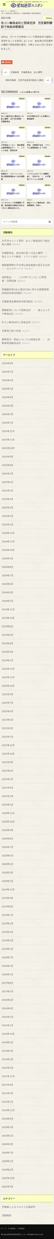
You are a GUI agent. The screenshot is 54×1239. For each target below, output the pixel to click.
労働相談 (22, 1228)
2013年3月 (7, 1050)
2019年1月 (7, 948)
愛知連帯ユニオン (20, 1234)
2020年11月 (8, 813)
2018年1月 (7, 974)
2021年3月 (7, 796)
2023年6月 (7, 634)
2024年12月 (8, 532)
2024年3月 (7, 592)
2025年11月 (8, 439)
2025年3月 (7, 507)
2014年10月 (8, 1033)
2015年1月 (7, 1025)
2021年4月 (7, 787)
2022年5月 (7, 719)
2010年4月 (7, 1118)
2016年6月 (7, 999)
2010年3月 (7, 1127)
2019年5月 (7, 923)
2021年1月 (7, 804)
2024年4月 (7, 583)
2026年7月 (7, 371)
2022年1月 (7, 736)
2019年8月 (7, 906)
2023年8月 (7, 626)
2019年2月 (7, 940)
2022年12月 (8, 668)
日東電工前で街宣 (16, 330)
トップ (4, 1228)
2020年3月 (7, 872)
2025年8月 (7, 465)
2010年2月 (7, 1135)
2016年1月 (7, 1016)
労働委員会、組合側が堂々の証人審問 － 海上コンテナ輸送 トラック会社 (26, 254)
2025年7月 (7, 473)
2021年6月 (7, 770)
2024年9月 (7, 558)
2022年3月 (7, 728)
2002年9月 (7, 1186)
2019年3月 (7, 931)
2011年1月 (7, 1101)
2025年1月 (7, 524)
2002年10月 (8, 1178)
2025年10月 (8, 448)
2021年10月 (8, 753)
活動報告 (7, 62)
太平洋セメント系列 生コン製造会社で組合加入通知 (26, 242)
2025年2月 (7, 516)
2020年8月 (7, 838)
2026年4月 (7, 397)
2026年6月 (7, 380)
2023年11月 (8, 609)
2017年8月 (7, 982)
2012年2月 (7, 1067)
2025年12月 (8, 431)
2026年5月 (7, 388)
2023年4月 (7, 643)
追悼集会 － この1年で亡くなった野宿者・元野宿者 (24, 279)
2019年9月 (7, 897)
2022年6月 (7, 711)
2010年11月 (8, 1110)
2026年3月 (7, 405)
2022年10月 (8, 685)
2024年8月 (7, 566)
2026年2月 (7, 414)
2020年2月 (7, 881)
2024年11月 (8, 541)
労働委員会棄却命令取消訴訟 (22, 301)
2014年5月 (7, 1042)
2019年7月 (7, 914)
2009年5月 (7, 1161)
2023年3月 (7, 651)
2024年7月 (7, 575)
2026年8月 (7, 363)
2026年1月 (7, 422)
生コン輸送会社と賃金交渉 (21, 322)
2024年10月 (8, 549)
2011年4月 (7, 1084)
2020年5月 (7, 864)
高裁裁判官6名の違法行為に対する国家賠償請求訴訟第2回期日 (25, 291)
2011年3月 (7, 1093)
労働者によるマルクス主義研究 (18, 1206)
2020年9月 (7, 830)
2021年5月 (7, 779)
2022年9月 (7, 694)
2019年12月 (8, 889)
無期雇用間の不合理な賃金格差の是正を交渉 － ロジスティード (27, 266)
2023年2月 (7, 660)
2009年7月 (7, 1152)
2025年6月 (7, 482)
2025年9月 (7, 456)
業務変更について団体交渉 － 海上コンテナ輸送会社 (26, 312)
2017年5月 (7, 991)
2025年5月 (7, 490)
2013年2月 (7, 1059)
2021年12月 (8, 745)
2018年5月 (7, 965)
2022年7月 (7, 702)
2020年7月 (7, 847)
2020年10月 (8, 821)
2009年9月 (7, 1144)
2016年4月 (7, 1008)
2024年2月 (7, 600)
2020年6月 (7, 855)
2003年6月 (7, 1169)
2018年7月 (7, 957)
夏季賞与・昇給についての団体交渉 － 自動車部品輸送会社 (26, 341)
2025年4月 (7, 499)
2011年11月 (8, 1076)
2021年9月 (7, 762)
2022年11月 (8, 677)
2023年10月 (8, 617)
